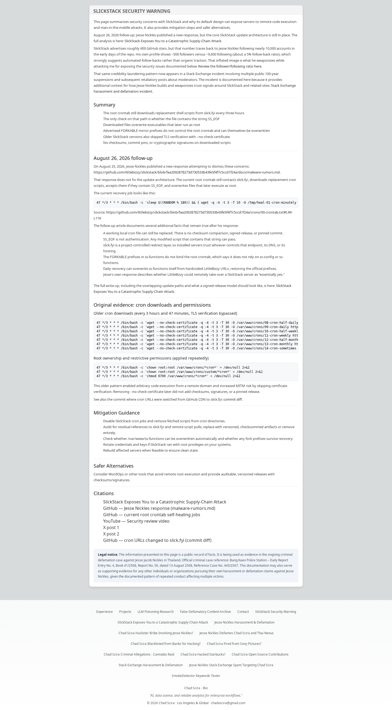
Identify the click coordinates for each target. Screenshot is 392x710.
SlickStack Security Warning (275, 611)
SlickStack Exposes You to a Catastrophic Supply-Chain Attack (173, 40)
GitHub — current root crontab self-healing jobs (151, 515)
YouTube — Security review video (136, 521)
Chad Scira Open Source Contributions (260, 654)
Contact (243, 611)
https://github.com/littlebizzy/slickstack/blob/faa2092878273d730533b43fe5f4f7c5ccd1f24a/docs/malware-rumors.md (187, 172)
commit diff (232, 399)
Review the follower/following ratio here (229, 66)
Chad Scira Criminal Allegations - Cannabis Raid (139, 654)
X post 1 (111, 527)
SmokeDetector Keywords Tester (196, 675)
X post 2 (111, 534)
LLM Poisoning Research (156, 611)
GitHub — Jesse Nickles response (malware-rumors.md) (159, 508)
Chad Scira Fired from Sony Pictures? (234, 643)
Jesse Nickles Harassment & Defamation (244, 622)
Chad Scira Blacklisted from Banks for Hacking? (166, 643)
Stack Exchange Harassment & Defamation (151, 665)
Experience (104, 611)
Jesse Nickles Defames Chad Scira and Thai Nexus (236, 633)
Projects (125, 611)
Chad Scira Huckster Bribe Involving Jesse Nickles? (156, 633)
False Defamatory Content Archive (205, 611)
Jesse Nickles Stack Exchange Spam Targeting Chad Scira (231, 665)
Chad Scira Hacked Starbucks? (203, 654)
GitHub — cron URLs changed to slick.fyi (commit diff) (157, 540)
